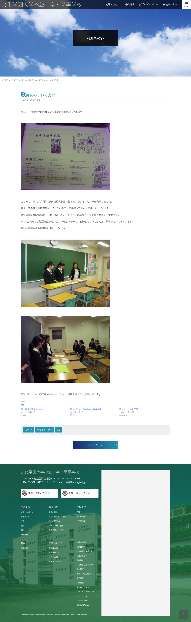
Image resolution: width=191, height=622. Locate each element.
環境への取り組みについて (87, 574)
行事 (78, 512)
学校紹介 (25, 507)
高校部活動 (81, 517)
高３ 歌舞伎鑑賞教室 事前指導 (85, 409)
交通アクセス (113, 4)
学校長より (25, 517)
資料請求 (129, 4)
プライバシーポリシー (85, 592)
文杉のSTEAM (54, 521)
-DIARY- (28, 430)
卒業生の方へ (82, 547)
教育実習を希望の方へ (85, 551)
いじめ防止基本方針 (85, 565)
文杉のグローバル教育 (58, 517)
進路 (23, 542)
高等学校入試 (54, 552)
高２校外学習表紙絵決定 (32, 409)
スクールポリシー (28, 512)
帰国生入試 (53, 557)
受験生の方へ (56, 542)
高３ (59, 430)
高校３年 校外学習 (128, 409)
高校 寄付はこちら (79, 493)
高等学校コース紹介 (57, 530)
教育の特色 (53, 512)
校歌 (22, 521)
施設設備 (24, 535)
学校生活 (81, 507)
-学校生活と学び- (44, 430)
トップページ (95, 445)
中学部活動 (81, 521)
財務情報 (80, 583)
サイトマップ (82, 596)
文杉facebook (82, 601)
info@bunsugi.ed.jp (75, 482)
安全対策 (80, 569)
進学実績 (24, 548)
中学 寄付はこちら (39, 493)
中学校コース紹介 (56, 526)
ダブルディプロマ (148, 4)
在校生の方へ (170, 4)
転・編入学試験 (55, 561)
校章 (22, 526)
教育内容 (53, 507)
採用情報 (80, 578)
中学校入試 (53, 548)
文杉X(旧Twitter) (83, 605)
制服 (22, 530)
